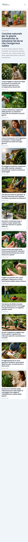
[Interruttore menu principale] (25, 4)
